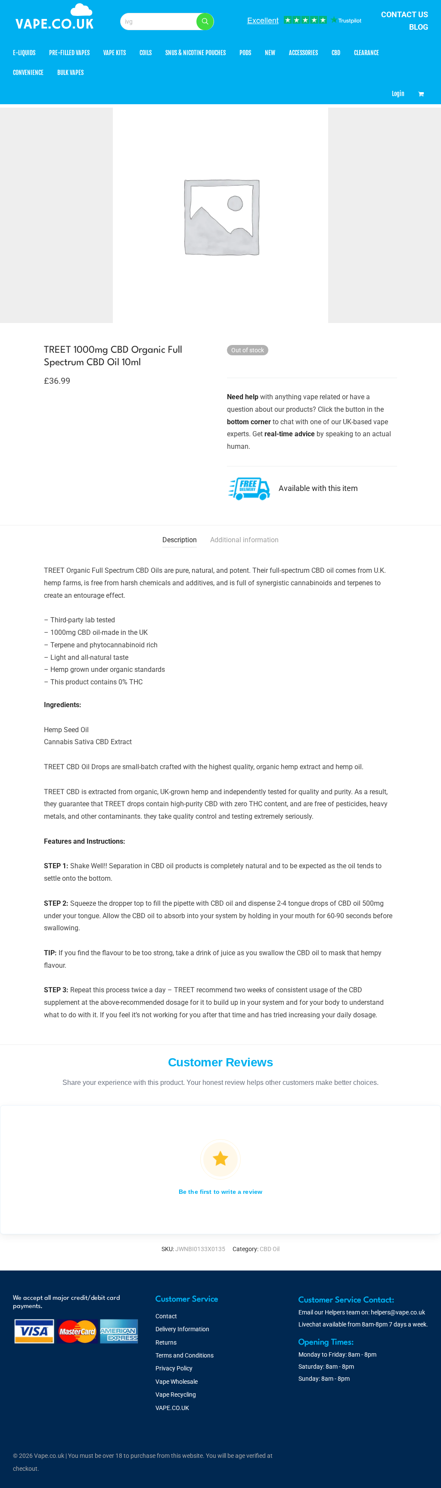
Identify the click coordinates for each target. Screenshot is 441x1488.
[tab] (179, 540)
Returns (166, 1342)
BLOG (418, 26)
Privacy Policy (174, 1368)
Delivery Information (182, 1329)
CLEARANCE (366, 52)
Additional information (244, 540)
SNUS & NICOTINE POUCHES (195, 52)
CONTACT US (404, 14)
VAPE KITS (114, 52)
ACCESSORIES (303, 52)
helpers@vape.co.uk (398, 1312)
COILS (146, 52)
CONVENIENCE (28, 72)
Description (179, 540)
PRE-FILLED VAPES (69, 52)
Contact (166, 1316)
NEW (270, 52)
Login (398, 93)
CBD (336, 52)
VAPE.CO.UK (172, 1407)
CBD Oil (270, 1249)
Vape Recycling (175, 1394)
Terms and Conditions (184, 1355)
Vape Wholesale (176, 1381)
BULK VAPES (70, 72)
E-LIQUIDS (24, 52)
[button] (205, 21)
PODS (245, 52)
